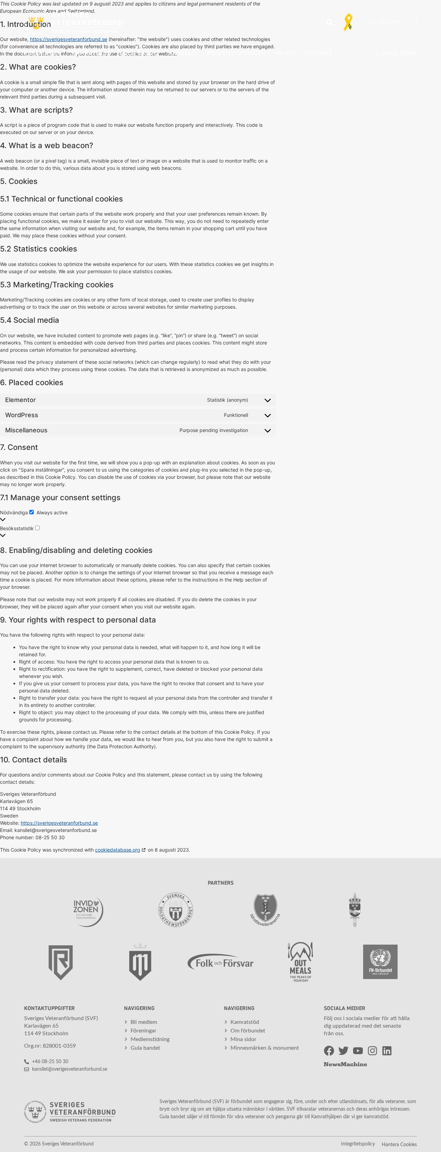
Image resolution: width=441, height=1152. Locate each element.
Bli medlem (384, 22)
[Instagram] (372, 1051)
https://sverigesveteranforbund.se (59, 823)
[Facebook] (329, 1051)
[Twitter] (343, 1051)
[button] (329, 22)
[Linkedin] (387, 1051)
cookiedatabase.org (117, 850)
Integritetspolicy (358, 1144)
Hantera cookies (399, 1144)
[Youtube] (358, 1051)
